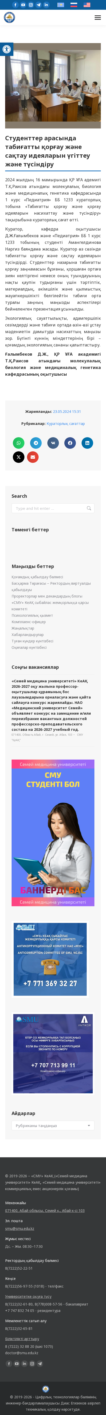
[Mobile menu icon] (98, 18)
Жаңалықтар (23, 628)
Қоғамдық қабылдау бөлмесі (37, 576)
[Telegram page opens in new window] (38, 5)
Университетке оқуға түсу (28, 1296)
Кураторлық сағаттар (66, 423)
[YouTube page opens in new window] (23, 5)
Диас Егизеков (73, 1403)
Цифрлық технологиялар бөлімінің (65, 1396)
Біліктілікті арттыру (22, 1338)
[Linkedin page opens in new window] (46, 5)
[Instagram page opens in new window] (31, 5)
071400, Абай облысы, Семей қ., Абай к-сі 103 (45, 1210)
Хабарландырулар (28, 634)
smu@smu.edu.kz (19, 1228)
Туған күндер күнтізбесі (32, 641)
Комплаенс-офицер (29, 621)
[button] (6, 49)
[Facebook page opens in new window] (15, 5)
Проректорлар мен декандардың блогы (47, 596)
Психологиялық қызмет (32, 615)
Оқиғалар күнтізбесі (29, 647)
